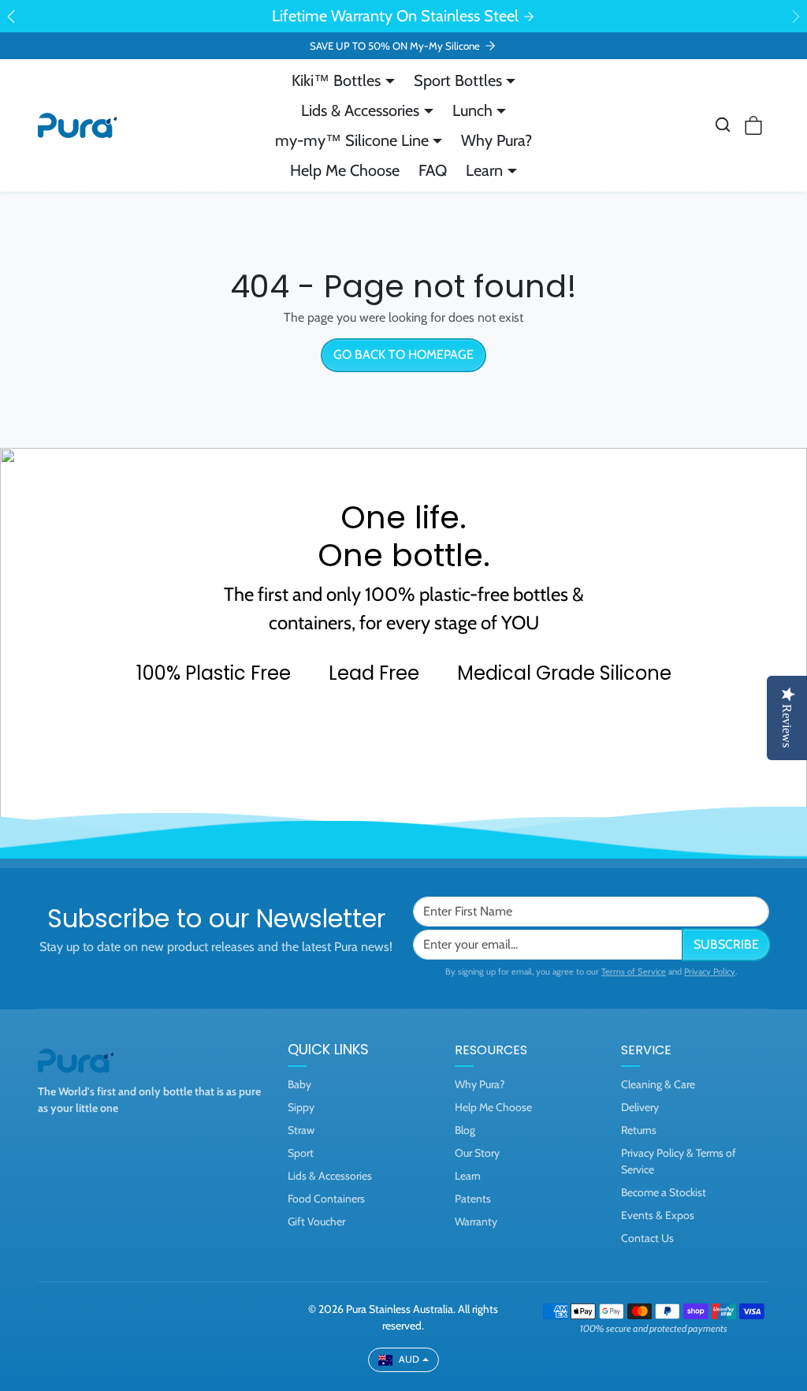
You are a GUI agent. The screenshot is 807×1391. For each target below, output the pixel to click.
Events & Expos (657, 1215)
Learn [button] (484, 170)
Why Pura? (496, 140)
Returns (638, 1130)
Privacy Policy (709, 971)
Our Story (477, 1153)
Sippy (301, 1107)
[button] (723, 124)
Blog (465, 1130)
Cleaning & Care (658, 1084)
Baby (299, 1084)
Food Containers (326, 1198)
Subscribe (726, 944)
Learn (468, 1176)
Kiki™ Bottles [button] (336, 80)
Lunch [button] (472, 110)
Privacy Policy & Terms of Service (678, 1161)
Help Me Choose (345, 170)
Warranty (476, 1221)
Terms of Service (633, 971)
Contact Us (647, 1238)
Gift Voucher (316, 1221)
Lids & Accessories (330, 1176)
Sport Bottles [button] (458, 80)
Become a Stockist (663, 1192)
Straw (301, 1130)
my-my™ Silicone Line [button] (352, 140)
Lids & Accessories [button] (360, 110)
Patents (473, 1198)
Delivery (640, 1107)
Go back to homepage (403, 354)
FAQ (432, 170)
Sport (301, 1153)
